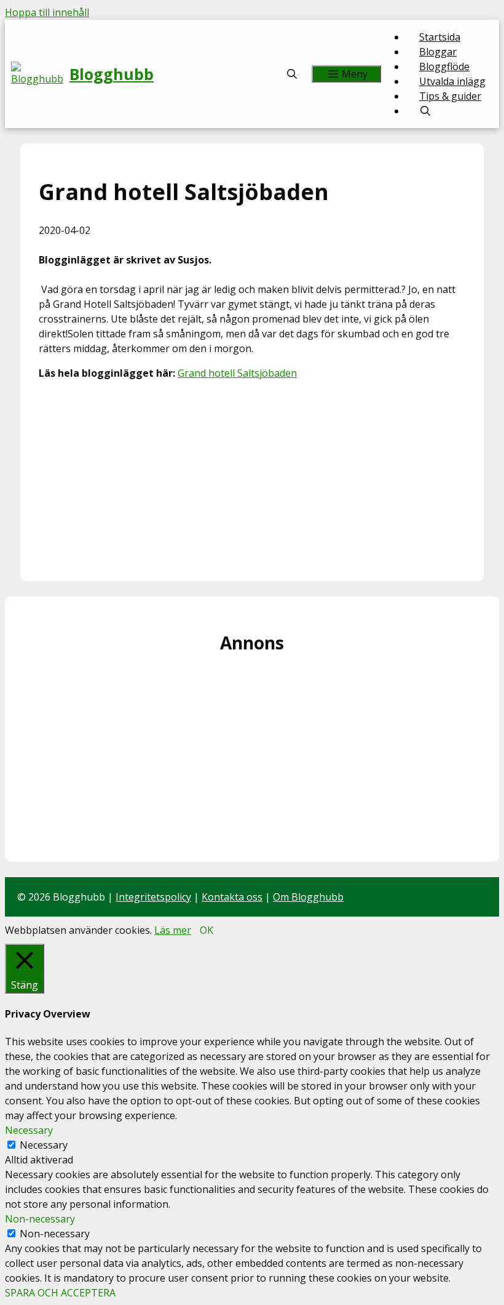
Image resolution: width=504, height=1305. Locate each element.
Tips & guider (450, 96)
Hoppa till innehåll (47, 12)
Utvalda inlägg (452, 81)
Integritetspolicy (153, 897)
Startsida (439, 37)
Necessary (44, 1145)
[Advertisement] (252, 476)
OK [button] (206, 930)
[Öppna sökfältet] (292, 74)
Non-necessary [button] (40, 1219)
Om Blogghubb (308, 897)
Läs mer (172, 930)
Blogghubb (111, 73)
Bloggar (438, 51)
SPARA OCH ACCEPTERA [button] (60, 1292)
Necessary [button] (29, 1130)
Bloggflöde (444, 66)
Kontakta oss (232, 897)
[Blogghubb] (40, 73)
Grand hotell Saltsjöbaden (237, 373)
